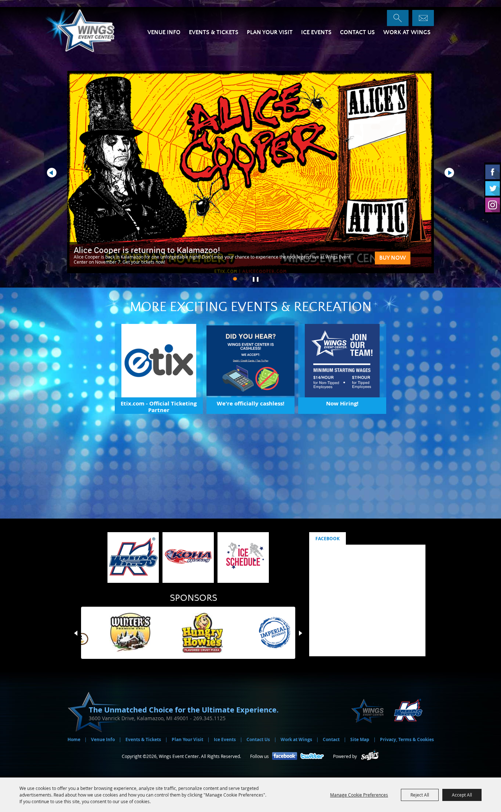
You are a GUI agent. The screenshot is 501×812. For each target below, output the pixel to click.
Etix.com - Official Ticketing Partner (159, 407)
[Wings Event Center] (89, 30)
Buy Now (392, 258)
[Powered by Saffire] (370, 756)
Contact (331, 739)
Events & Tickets (213, 32)
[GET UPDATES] (423, 18)
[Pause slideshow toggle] (254, 277)
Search (398, 18)
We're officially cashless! (250, 403)
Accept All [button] (462, 795)
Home (73, 739)
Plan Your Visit (270, 32)
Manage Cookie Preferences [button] (359, 795)
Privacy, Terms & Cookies (407, 739)
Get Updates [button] (423, 18)
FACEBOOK (327, 538)
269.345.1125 (209, 718)
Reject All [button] (419, 795)
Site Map (359, 739)
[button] (235, 279)
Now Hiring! (342, 403)
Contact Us (357, 32)
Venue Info (163, 32)
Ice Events (316, 32)
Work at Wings (407, 32)
